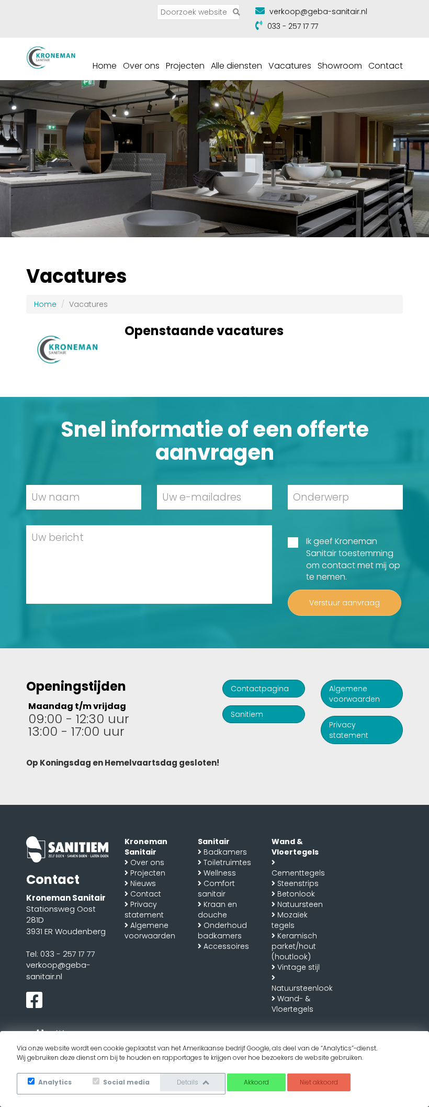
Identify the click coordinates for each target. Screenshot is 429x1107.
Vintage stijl (298, 967)
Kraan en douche (217, 909)
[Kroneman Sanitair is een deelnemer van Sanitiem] (67, 849)
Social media (125, 1082)
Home (105, 66)
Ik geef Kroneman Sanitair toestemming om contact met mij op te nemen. (353, 559)
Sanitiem (247, 714)
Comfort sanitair (216, 888)
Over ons (141, 66)
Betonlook (296, 894)
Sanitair (214, 841)
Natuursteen (300, 904)
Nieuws (143, 883)
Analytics (54, 1082)
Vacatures (289, 66)
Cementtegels (298, 873)
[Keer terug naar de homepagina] (51, 56)
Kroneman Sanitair (146, 846)
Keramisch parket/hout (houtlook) (294, 946)
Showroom (340, 66)
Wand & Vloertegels (295, 846)
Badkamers (225, 852)
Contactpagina (260, 688)
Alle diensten (236, 66)
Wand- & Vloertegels (292, 1003)
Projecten (185, 66)
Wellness (220, 873)
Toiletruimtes (227, 862)
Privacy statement (348, 729)
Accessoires (226, 946)
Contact (385, 66)
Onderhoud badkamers (222, 930)
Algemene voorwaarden (354, 693)
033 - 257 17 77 (292, 26)
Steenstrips (298, 883)
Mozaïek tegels (290, 920)
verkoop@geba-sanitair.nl (318, 11)
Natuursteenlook (302, 988)
